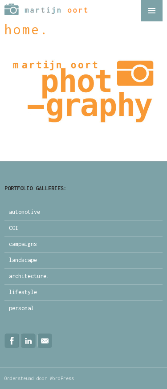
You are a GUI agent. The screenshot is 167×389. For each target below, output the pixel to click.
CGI (13, 228)
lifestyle (23, 292)
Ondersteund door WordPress (39, 378)
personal (21, 308)
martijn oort (48, 10)
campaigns (23, 244)
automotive (24, 212)
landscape (23, 260)
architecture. (29, 276)
